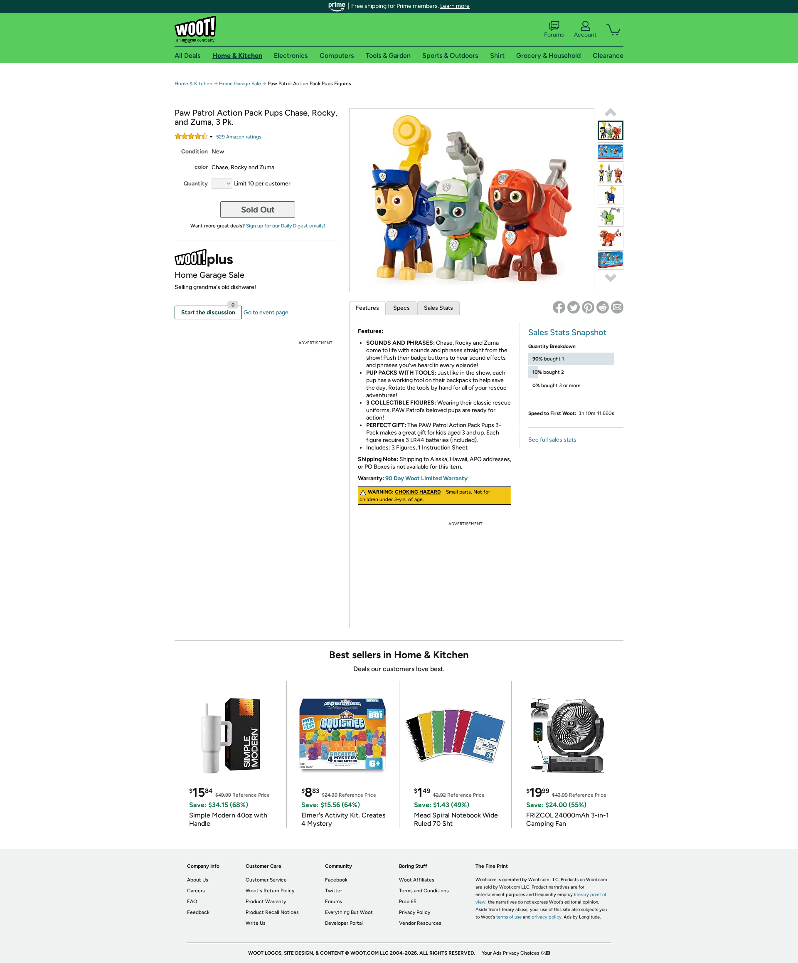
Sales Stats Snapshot (567, 332)
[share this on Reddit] (602, 307)
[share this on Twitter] (573, 307)
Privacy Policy (414, 912)
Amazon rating (238, 137)
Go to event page (266, 312)
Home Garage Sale (240, 83)
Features (367, 307)
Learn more (455, 6)
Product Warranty (266, 901)
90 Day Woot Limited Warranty (426, 478)
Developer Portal (344, 923)
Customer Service (266, 880)
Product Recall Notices (272, 912)
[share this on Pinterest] (588, 307)
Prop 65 (407, 901)
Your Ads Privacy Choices (510, 953)
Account (585, 34)
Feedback (198, 912)
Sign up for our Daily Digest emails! (285, 226)
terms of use (509, 917)
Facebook (336, 880)
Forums (554, 34)
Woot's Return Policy (270, 891)
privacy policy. (547, 917)
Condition (194, 151)
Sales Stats (438, 307)
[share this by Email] (617, 307)
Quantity (196, 183)
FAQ (192, 901)
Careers (196, 891)
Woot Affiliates (416, 880)
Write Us (256, 923)
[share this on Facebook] (559, 307)
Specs (401, 307)
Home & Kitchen (193, 83)
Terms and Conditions (424, 891)
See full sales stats (552, 439)
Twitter (333, 891)
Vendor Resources (420, 923)
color (201, 166)
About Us (197, 880)
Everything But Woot (349, 912)
